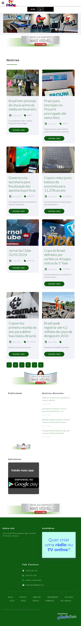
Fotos (12, 600)
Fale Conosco (66, 600)
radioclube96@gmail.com (35, 585)
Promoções (49, 600)
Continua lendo (19, 130)
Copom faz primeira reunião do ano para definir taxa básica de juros (23, 329)
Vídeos (23, 600)
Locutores (69, 597)
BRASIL (29, 115)
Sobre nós (37, 597)
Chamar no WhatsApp (33, 580)
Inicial (10, 597)
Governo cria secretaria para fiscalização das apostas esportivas (22, 184)
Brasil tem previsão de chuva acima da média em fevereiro (22, 105)
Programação (52, 597)
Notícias (23, 597)
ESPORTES (31, 196)
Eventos (36, 600)
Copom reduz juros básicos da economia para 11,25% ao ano (57, 184)
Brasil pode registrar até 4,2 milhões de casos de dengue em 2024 (58, 329)
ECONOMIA (67, 196)
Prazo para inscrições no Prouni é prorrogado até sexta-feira (55, 109)
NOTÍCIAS (30, 261)
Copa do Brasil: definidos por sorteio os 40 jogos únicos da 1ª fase (57, 256)
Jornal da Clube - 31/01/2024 (21, 252)
